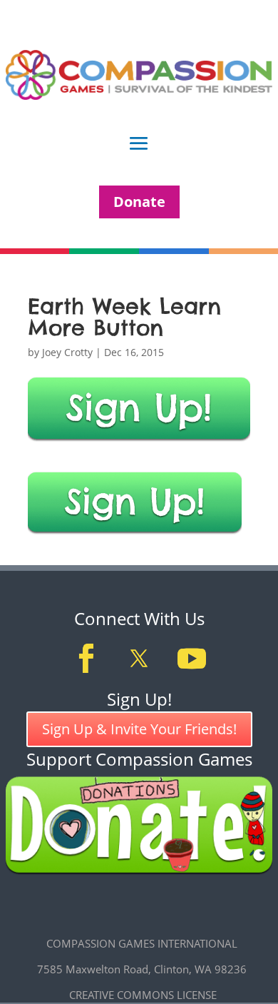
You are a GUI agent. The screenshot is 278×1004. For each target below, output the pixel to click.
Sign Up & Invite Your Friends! (139, 729)
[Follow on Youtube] (191, 658)
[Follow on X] (139, 659)
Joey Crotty (67, 352)
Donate (139, 201)
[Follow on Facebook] (86, 658)
